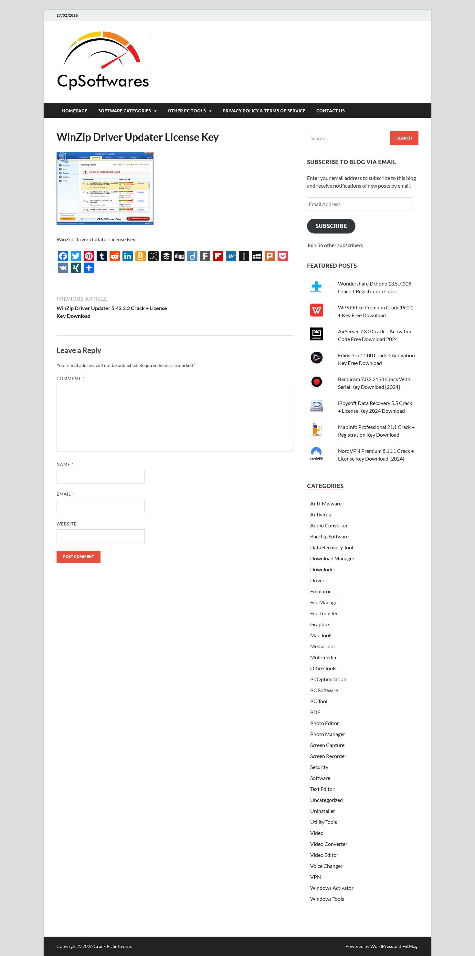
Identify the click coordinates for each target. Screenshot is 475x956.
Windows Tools (327, 899)
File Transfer (324, 613)
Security (319, 767)
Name (65, 464)
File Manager (324, 602)
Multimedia (323, 657)
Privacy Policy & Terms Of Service (264, 110)
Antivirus (320, 514)
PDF (315, 712)
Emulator (320, 591)
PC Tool (318, 701)
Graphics (320, 624)
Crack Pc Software (112, 946)
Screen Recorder (328, 756)
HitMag (409, 946)
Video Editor (324, 855)
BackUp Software (329, 536)
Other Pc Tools (187, 110)
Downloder (322, 569)
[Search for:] (362, 138)
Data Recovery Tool (331, 547)
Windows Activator (332, 888)
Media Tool (322, 646)
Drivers (318, 580)
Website (67, 523)
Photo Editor (324, 723)
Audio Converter (329, 525)
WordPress (381, 946)
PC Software (324, 690)
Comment (70, 378)
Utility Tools (323, 822)
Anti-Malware (326, 503)
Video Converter (328, 844)
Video (316, 833)
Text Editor (322, 789)
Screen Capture (327, 745)
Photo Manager (327, 734)
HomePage (74, 110)
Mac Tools (321, 635)
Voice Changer (326, 866)
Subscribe (331, 226)
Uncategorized (326, 800)
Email (65, 494)
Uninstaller (322, 811)
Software (320, 778)
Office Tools (323, 668)
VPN (315, 877)
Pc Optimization (328, 679)
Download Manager (332, 558)
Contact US (330, 110)
